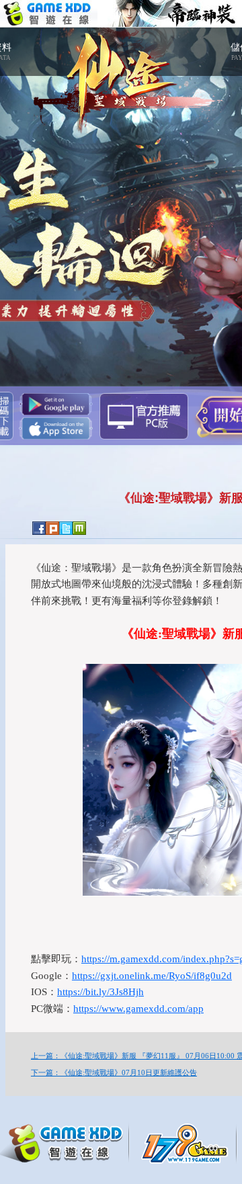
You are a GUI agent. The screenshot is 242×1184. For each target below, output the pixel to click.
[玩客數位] (188, 1142)
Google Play (56, 404)
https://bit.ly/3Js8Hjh (100, 991)
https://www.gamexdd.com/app (138, 1008)
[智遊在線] (67, 1141)
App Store (56, 428)
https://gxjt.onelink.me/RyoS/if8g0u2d (152, 975)
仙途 (121, 74)
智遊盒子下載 (143, 416)
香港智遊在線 (48, 14)
